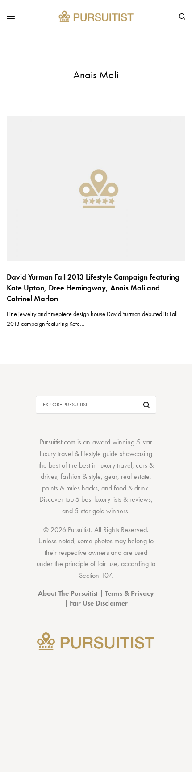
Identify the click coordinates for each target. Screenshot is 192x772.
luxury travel (115, 465)
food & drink (131, 488)
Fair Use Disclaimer (99, 603)
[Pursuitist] (96, 17)
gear (110, 476)
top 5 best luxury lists (93, 499)
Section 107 (95, 575)
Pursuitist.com (57, 442)
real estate (135, 476)
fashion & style (81, 476)
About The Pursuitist (68, 593)
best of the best (69, 465)
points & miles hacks (70, 488)
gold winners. (111, 511)
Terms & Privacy (129, 593)
